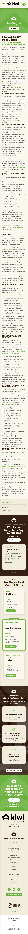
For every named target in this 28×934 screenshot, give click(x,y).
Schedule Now (13, 800)
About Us (14, 869)
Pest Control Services (14, 874)
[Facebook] (9, 889)
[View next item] (15, 572)
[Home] (13, 4)
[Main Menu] (3, 4)
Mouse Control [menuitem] (6, 507)
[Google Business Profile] (14, 889)
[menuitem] (14, 920)
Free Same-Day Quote (13, 894)
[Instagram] (18, 889)
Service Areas (14, 872)
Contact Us (14, 882)
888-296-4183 (14, 806)
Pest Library (14, 879)
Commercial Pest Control (14, 877)
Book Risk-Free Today (13, 770)
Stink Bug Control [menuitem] (6, 510)
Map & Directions (14, 851)
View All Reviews (13, 540)
